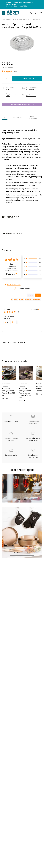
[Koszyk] (41, 13)
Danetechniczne (32, 117)
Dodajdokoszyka (27, 78)
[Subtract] (3, 78)
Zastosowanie (17, 117)
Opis (4, 117)
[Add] (9, 78)
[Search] (31, 13)
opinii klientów (11, 267)
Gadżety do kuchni (22, 553)
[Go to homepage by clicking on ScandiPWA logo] (13, 13)
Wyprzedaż (22, 499)
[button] (22, 43)
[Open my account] (36, 13)
